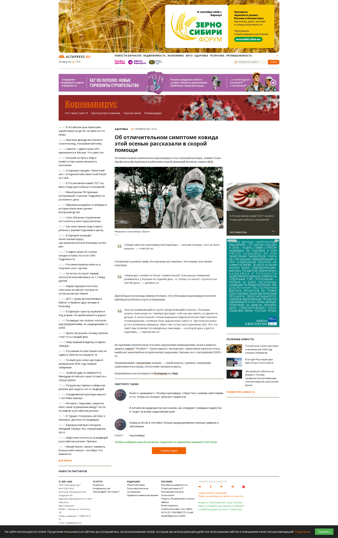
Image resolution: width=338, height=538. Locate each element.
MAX (183, 515)
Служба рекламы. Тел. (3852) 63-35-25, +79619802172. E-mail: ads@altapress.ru (177, 512)
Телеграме (161, 373)
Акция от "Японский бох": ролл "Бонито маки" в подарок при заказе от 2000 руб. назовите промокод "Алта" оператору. (221, 506)
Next (276, 197)
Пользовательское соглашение (137, 490)
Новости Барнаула (128, 55)
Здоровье (201, 55)
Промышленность (239, 55)
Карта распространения (105, 113)
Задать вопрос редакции (212, 492)
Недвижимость (154, 55)
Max (175, 373)
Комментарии (169, 450)
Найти (273, 62)
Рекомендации (153, 113)
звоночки (143, 362)
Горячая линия (132, 113)
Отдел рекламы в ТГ (172, 488)
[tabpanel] (253, 211)
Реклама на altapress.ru (174, 484)
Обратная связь (136, 484)
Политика (217, 55)
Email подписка (169, 505)
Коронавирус (91, 103)
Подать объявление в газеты (178, 498)
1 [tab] (273, 231)
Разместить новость (241, 392)
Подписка (98, 484)
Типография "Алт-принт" (106, 491)
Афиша (165, 502)
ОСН (210, 161)
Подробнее (302, 532)
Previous (230, 197)
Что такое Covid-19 (76, 113)
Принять (324, 532)
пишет (129, 348)
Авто (189, 55)
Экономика (175, 55)
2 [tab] (275, 231)
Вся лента (65, 460)
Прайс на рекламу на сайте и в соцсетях (220, 496)
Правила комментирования (142, 495)
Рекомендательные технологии (172, 493)
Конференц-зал (101, 488)
